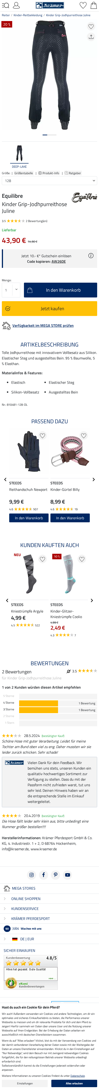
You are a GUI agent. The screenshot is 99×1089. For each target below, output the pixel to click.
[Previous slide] (5, 157)
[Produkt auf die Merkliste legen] (91, 26)
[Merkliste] (83, 5)
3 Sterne (8, 709)
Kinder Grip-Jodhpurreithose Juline (68, 15)
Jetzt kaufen (52, 308)
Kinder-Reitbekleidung (28, 15)
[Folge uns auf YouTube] (67, 875)
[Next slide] (93, 157)
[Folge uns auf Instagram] (31, 875)
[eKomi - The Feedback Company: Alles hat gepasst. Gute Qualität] (31, 972)
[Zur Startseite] (49, 5)
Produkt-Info (51, 173)
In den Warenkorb (29, 518)
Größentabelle (24, 173)
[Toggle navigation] (5, 5)
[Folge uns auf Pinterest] (55, 875)
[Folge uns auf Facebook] (43, 875)
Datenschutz (77, 1076)
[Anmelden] (16, 5)
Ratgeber (75, 173)
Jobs (23, 928)
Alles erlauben (74, 1083)
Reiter (6, 15)
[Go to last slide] (5, 479)
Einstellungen (25, 1083)
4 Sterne (8, 702)
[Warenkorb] (93, 5)
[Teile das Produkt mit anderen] (91, 37)
